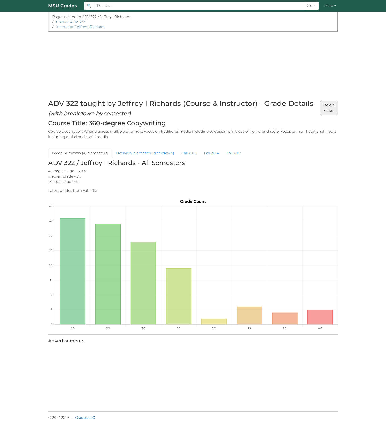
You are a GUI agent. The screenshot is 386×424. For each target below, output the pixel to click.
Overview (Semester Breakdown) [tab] (145, 153)
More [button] (328, 6)
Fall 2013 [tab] (234, 153)
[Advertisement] (193, 65)
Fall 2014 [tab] (211, 153)
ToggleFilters (329, 108)
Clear (311, 6)
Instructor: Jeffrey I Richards (80, 27)
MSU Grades (62, 5)
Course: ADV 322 (70, 22)
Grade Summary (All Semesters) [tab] (80, 153)
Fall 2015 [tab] (189, 153)
